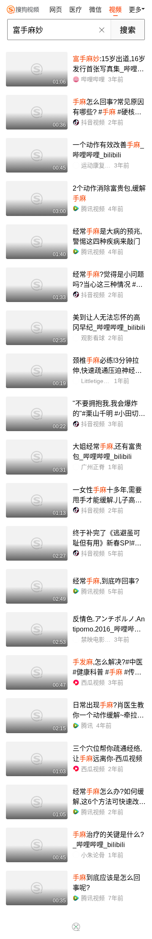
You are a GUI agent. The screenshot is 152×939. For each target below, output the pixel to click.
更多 (135, 9)
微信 (95, 9)
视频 (115, 9)
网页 (55, 9)
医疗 (75, 9)
